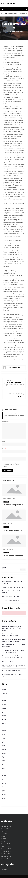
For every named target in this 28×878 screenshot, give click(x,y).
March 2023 (4, 841)
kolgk (4, 764)
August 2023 (5, 829)
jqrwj (3, 791)
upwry (4, 772)
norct (4, 794)
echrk (4, 753)
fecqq (4, 787)
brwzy (4, 798)
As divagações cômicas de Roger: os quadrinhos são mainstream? (13, 640)
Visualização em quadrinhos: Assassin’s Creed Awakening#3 (12, 656)
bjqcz (4, 776)
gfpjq (3, 734)
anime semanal (8, 3)
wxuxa (4, 708)
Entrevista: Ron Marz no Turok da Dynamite (12, 675)
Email (4, 449)
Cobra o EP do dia (7, 661)
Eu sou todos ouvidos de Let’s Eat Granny (12, 591)
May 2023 (4, 836)
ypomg (4, 693)
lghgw (4, 701)
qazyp (4, 783)
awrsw (4, 746)
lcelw (4, 768)
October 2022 (5, 854)
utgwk (4, 704)
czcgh (4, 749)
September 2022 (6, 856)
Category (6, 501)
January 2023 (5, 846)
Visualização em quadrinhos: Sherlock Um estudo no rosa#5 (14, 651)
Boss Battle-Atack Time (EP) (11, 670)
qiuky (3, 761)
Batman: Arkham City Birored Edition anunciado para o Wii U (13, 666)
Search (4, 567)
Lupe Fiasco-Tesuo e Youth (10, 596)
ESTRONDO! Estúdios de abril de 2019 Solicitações (13, 646)
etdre (4, 719)
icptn (4, 757)
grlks (3, 712)
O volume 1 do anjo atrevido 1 (11, 600)
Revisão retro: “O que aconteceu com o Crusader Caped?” (12, 635)
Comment (5, 421)
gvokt (4, 689)
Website (4, 456)
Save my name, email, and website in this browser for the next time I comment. (14, 464)
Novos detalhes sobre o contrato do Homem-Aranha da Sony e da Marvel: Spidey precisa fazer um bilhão (13, 627)
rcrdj (3, 697)
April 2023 (4, 839)
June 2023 (4, 834)
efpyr (4, 716)
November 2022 (6, 851)
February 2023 (5, 844)
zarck (4, 727)
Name (4, 441)
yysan (4, 738)
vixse (19, 368)
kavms (4, 723)
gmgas (4, 731)
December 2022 (6, 849)
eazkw (4, 779)
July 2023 (4, 831)
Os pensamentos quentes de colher (13, 587)
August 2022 (5, 859)
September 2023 (6, 826)
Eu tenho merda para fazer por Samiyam (13, 13)
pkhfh (4, 742)
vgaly (4, 802)
